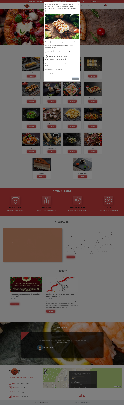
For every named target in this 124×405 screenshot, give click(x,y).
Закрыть (75, 79)
